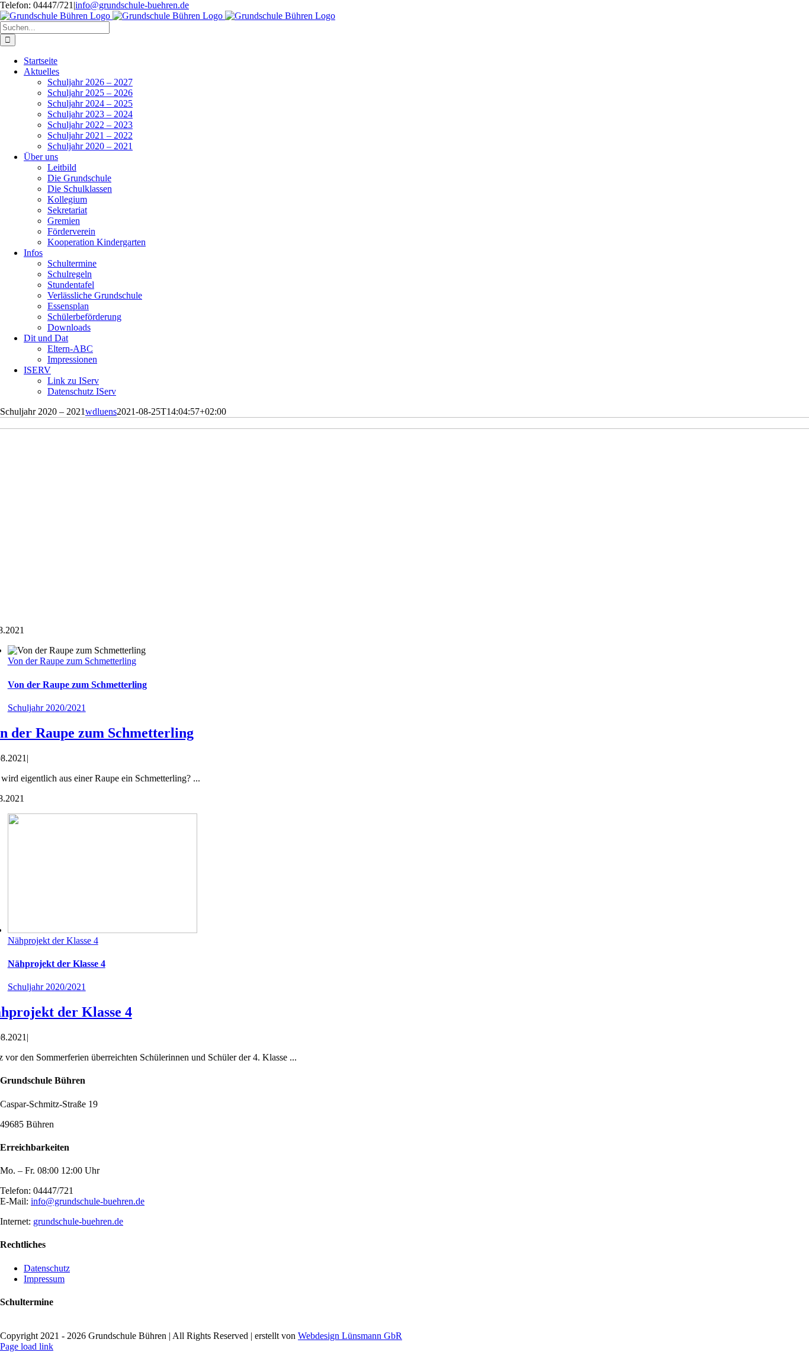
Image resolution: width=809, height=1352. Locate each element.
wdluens (101, 411)
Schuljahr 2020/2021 (47, 708)
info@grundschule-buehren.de (132, 5)
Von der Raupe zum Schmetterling (72, 661)
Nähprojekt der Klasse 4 (53, 940)
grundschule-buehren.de (78, 1221)
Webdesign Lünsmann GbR (350, 1336)
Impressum (44, 1279)
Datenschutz (47, 1268)
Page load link (26, 1346)
